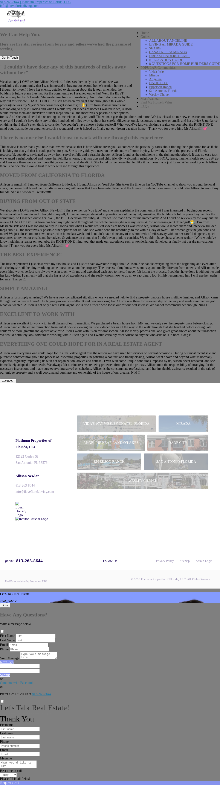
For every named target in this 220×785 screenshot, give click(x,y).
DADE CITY (158, 83)
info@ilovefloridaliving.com (19, 6)
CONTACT (8, 380)
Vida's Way (157, 71)
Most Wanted (150, 98)
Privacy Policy (165, 561)
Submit (5, 675)
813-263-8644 (25, 485)
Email (4, 645)
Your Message (9, 658)
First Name (7, 635)
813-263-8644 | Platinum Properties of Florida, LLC (35, 2)
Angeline (155, 79)
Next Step (7, 662)
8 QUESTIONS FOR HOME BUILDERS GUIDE (184, 63)
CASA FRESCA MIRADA (168, 52)
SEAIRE (155, 48)
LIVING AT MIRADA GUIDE (171, 44)
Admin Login (204, 561)
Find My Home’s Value (156, 102)
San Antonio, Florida (163, 91)
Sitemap (185, 561)
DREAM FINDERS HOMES (169, 56)
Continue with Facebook (17, 683)
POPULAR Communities (158, 67)
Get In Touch (10, 57)
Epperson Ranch (160, 87)
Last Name (7, 640)
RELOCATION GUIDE (166, 60)
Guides (145, 36)
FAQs (145, 106)
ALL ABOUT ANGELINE (168, 40)
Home (145, 33)
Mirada (154, 75)
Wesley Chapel (159, 94)
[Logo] (110, 17)
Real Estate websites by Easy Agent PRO (26, 581)
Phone (4, 649)
